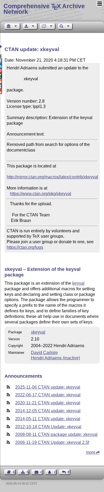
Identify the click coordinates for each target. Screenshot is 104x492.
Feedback (69, 472)
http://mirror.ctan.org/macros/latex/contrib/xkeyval (52, 177)
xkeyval (38, 332)
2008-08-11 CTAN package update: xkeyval (56, 434)
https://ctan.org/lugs (25, 247)
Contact (42, 472)
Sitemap (28, 472)
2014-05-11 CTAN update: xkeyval (47, 419)
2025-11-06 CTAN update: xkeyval (47, 387)
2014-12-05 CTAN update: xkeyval (48, 411)
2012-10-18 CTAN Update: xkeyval (48, 426)
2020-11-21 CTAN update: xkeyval (47, 403)
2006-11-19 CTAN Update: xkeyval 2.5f (52, 442)
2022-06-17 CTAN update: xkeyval (48, 395)
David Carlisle (44, 352)
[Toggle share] (1, 46)
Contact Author (55, 472)
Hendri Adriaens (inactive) (55, 358)
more (90, 452)
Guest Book (14, 472)
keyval (78, 283)
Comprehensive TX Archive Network (44, 9)
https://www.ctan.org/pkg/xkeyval (40, 193)
